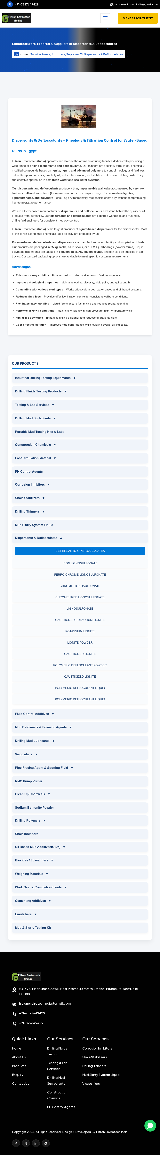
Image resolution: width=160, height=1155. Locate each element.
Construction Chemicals (35, 444)
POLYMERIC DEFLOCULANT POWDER (80, 665)
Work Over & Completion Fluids (41, 887)
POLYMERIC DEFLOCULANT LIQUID (80, 688)
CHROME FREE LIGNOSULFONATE (80, 597)
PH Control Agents (29, 471)
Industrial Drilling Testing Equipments (45, 378)
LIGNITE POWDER (80, 642)
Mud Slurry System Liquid (34, 525)
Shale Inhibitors (26, 834)
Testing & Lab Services (35, 404)
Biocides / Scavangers (34, 860)
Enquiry (17, 1075)
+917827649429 (31, 1023)
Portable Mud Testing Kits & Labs (39, 431)
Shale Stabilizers (30, 498)
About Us (19, 1057)
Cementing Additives (33, 900)
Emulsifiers (26, 914)
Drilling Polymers (30, 820)
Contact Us (20, 1083)
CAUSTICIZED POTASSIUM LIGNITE (80, 620)
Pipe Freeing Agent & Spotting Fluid (44, 767)
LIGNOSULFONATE (80, 608)
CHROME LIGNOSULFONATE (80, 586)
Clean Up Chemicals (33, 794)
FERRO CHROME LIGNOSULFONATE (80, 574)
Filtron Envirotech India (111, 1132)
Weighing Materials (32, 873)
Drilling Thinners (30, 511)
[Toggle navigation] (105, 18)
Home (24, 54)
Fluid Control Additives (34, 714)
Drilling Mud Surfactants (35, 418)
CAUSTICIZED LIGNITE (80, 654)
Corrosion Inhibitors (32, 484)
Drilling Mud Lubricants (35, 740)
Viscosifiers (26, 754)
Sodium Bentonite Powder (34, 807)
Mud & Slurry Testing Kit (33, 927)
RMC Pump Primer (28, 781)
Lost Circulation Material (35, 458)
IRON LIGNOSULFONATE (80, 563)
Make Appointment (138, 18)
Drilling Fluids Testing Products (41, 391)
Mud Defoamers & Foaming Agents (43, 727)
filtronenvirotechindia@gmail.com (136, 4)
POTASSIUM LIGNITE (80, 631)
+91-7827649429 (27, 4)
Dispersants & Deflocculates (39, 538)
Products (19, 1066)
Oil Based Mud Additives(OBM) (40, 847)
